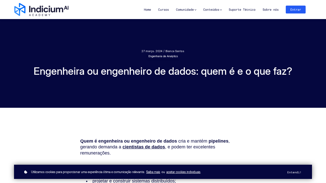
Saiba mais (153, 172)
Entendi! (294, 172)
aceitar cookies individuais (183, 172)
